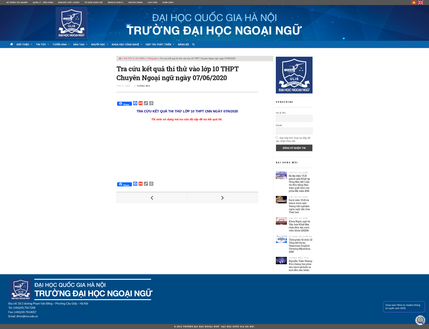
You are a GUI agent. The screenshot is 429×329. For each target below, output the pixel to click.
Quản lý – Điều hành (43, 2)
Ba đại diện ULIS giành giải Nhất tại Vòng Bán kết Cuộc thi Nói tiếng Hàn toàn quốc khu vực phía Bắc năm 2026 (299, 183)
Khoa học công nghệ (125, 44)
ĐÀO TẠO (78, 44)
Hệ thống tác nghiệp (17, 2)
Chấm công (168, 2)
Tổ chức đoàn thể (93, 2)
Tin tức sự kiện (298, 172)
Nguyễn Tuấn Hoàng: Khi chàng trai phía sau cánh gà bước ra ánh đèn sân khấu (300, 265)
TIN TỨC (41, 44)
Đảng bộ (183, 44)
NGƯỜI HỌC (98, 44)
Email (279, 125)
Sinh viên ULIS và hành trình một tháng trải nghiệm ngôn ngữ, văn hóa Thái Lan (299, 206)
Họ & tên (281, 112)
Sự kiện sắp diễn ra (300, 236)
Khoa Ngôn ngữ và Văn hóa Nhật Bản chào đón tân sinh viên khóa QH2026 (299, 226)
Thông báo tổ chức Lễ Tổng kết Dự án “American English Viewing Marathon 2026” (300, 245)
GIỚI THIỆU (22, 44)
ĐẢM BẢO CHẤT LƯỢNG (68, 2)
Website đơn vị (115, 2)
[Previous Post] (152, 198)
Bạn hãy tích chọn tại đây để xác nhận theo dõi (293, 139)
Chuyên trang (135, 2)
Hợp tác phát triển (158, 44)
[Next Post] (222, 198)
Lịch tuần (152, 2)
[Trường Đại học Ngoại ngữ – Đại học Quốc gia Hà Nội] (214, 23)
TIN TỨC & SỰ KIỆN (134, 58)
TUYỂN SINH (60, 44)
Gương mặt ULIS (299, 258)
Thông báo (152, 58)
